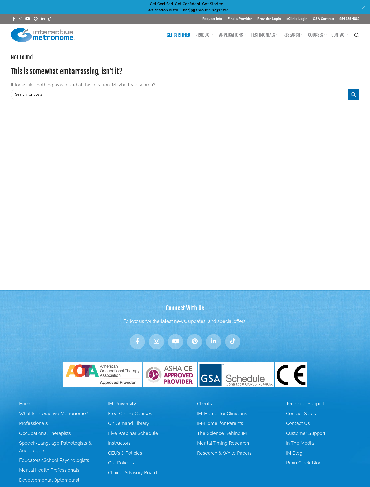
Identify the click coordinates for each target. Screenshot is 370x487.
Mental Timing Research (223, 443)
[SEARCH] (353, 94)
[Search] (357, 35)
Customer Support (305, 433)
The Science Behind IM (222, 433)
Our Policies (121, 462)
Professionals (33, 423)
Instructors (119, 443)
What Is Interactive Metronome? (53, 413)
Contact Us (298, 423)
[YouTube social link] (28, 19)
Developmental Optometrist (49, 480)
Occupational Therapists (45, 433)
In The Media (300, 443)
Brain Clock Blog (304, 462)
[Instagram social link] (20, 19)
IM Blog (294, 453)
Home (25, 403)
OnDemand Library (128, 423)
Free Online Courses (130, 413)
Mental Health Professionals (49, 470)
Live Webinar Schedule (133, 433)
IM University (122, 403)
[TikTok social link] (49, 19)
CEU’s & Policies (125, 453)
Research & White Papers (224, 453)
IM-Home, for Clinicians (222, 413)
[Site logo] (43, 34)
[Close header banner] (363, 7)
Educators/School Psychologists (54, 460)
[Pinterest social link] (35, 19)
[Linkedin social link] (42, 19)
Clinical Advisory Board (132, 472)
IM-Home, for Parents (220, 423)
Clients (204, 403)
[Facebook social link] (14, 19)
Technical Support (305, 403)
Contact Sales (301, 413)
